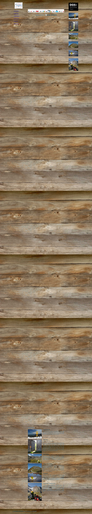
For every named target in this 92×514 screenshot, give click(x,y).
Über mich (16, 13)
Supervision (16, 16)
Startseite (16, 11)
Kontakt (16, 21)
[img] (18, 5)
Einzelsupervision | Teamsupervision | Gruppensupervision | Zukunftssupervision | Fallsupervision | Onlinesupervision (46, 8)
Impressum (16, 23)
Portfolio (16, 18)
